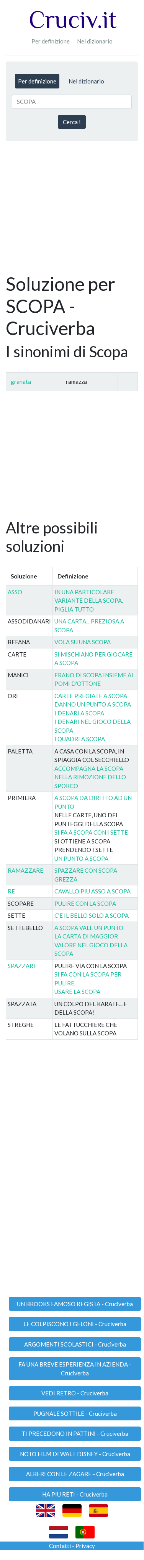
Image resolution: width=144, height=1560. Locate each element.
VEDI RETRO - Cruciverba (74, 1393)
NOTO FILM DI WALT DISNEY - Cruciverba (75, 1453)
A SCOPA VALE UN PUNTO (88, 927)
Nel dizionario (95, 41)
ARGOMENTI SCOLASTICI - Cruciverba (75, 1344)
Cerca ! (72, 121)
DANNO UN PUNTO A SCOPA (92, 704)
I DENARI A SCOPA (79, 713)
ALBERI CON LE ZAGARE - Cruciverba (75, 1473)
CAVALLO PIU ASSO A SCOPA (92, 891)
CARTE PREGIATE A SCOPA (90, 695)
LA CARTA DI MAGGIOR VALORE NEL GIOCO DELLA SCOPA (91, 945)
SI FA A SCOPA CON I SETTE (91, 832)
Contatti (60, 1545)
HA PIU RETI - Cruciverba (75, 1494)
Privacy (85, 1545)
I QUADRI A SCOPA (79, 738)
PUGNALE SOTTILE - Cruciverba (75, 1413)
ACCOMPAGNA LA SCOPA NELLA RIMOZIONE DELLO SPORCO (90, 777)
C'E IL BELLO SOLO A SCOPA (91, 915)
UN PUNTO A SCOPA (81, 858)
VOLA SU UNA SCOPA (82, 641)
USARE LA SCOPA (77, 991)
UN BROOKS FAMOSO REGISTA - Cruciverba (75, 1303)
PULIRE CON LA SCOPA (85, 903)
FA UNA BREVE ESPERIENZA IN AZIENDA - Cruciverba (74, 1369)
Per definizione (50, 41)
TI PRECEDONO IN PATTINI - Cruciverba (74, 1433)
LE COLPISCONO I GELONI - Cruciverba (74, 1323)
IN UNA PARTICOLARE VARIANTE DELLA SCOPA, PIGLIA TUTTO (88, 600)
